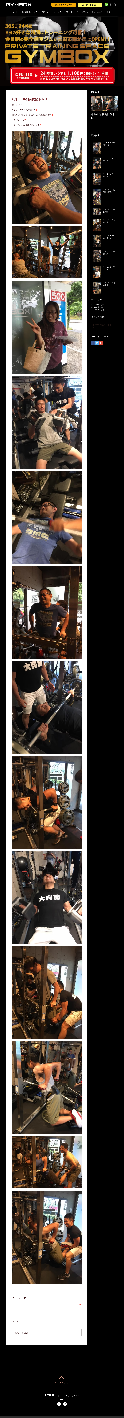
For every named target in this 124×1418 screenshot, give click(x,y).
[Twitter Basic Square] (97, 343)
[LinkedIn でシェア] (25, 1298)
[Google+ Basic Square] (101, 343)
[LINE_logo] (106, 4)
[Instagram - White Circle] (65, 1404)
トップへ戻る (61, 1382)
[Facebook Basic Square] (93, 343)
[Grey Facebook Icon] (110, 4)
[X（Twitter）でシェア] (19, 1298)
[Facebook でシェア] (13, 1298)
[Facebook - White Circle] (59, 1404)
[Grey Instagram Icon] (114, 4)
